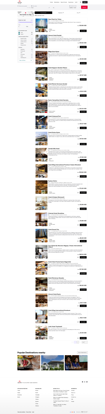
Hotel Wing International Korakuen (59, 310)
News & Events (64, 2)
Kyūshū (36, 401)
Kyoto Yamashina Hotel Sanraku (58, 100)
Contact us (73, 397)
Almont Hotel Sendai (54, 35)
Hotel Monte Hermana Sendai (57, 84)
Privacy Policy (28, 411)
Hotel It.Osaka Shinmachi (56, 197)
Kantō (36, 392)
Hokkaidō (37, 394)
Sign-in (85, 2)
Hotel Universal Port (54, 116)
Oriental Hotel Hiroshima (56, 213)
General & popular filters (23, 36)
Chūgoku (37, 397)
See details (83, 30)
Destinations (56, 2)
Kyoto (18, 397)
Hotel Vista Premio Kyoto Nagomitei (59, 262)
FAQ (72, 399)
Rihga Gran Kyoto (53, 51)
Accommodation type (23, 30)
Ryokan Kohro (52, 181)
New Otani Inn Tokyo (54, 19)
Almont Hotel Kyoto (54, 294)
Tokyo (18, 390)
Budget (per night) (22, 20)
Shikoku (37, 405)
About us (73, 392)
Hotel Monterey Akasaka (56, 278)
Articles (72, 390)
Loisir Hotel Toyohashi (55, 326)
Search (84, 7)
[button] (76, 2)
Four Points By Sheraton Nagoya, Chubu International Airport (65, 246)
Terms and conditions (21, 411)
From (19, 24)
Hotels (51, 2)
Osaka (18, 392)
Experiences (70, 2)
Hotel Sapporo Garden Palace (57, 68)
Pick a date (35, 6)
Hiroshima (19, 394)
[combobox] (23, 7)
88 (83, 342)
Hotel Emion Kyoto (54, 132)
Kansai (36, 390)
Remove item (27, 7)
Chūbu (36, 403)
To (32, 24)
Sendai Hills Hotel (53, 148)
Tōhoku (37, 399)
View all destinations (82, 352)
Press (72, 394)
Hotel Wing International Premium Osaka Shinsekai (64, 165)
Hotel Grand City (53, 229)
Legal (33, 411)
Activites (20, 47)
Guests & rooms (74, 5)
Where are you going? (23, 6)
